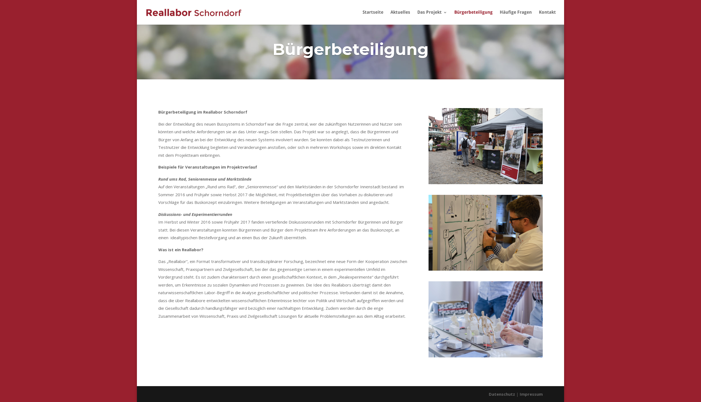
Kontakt (547, 12)
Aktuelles (400, 12)
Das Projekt (429, 12)
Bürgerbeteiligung (473, 12)
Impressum (531, 394)
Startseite (373, 12)
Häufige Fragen (516, 12)
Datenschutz (502, 394)
